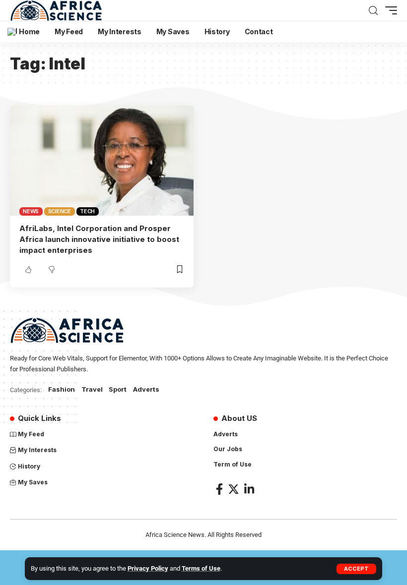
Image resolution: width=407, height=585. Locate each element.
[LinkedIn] (249, 489)
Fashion (61, 389)
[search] (373, 10)
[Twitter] (233, 489)
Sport (118, 389)
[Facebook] (219, 489)
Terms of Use (201, 568)
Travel (92, 389)
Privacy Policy (148, 568)
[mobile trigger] (388, 10)
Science (59, 211)
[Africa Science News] (56, 10)
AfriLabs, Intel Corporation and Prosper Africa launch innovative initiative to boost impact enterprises (99, 239)
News (31, 211)
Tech (87, 211)
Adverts (146, 389)
